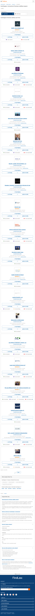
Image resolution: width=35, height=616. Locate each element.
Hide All (5, 493)
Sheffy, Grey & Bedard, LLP (17, 28)
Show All (2, 493)
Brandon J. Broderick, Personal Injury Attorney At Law (17, 185)
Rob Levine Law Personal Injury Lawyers (17, 118)
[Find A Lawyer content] (33, 600)
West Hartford (19, 488)
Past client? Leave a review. (17, 52)
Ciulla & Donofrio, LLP (17, 297)
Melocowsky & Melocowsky (17, 320)
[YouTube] (4, 594)
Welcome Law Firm (17, 141)
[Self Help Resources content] (33, 603)
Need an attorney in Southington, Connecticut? (11, 511)
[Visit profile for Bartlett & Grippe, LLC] (17, 91)
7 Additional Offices (28, 437)
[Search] (33, 1)
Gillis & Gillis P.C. (17, 455)
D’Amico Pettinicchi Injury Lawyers (17, 229)
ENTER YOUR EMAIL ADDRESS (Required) (7, 587)
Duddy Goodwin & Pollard (17, 274)
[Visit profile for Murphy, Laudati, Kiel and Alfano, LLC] (17, 159)
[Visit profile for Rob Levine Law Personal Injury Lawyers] (17, 114)
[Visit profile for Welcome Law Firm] (17, 137)
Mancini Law (17, 207)
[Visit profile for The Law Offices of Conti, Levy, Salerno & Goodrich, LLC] (17, 383)
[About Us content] (33, 598)
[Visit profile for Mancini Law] (17, 203)
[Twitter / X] (7, 594)
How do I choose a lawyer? (7, 524)
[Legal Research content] (33, 606)
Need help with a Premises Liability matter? (10, 499)
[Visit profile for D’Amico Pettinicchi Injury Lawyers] (17, 225)
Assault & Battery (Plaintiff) (20, 482)
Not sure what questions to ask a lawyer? (10, 547)
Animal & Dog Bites (11, 482)
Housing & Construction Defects (7, 484)
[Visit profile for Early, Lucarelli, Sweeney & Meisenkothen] (17, 429)
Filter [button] (3, 8)
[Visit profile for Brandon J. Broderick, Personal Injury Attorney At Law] (17, 181)
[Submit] (29, 589)
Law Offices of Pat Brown (17, 73)
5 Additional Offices (23, 145)
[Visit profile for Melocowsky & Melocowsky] (17, 316)
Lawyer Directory (3, 4)
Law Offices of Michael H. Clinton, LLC (17, 342)
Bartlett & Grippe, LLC (17, 95)
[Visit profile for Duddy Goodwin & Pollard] (17, 270)
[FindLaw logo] (5, 1)
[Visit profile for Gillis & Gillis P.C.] (17, 451)
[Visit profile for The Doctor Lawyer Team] (17, 248)
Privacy (5, 613)
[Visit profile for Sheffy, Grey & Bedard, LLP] (17, 24)
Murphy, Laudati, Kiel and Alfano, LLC (17, 163)
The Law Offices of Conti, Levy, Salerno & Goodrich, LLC (17, 387)
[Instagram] (10, 594)
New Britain (10, 488)
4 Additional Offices (23, 77)
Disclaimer (9, 613)
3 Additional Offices (23, 279)
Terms (2, 613)
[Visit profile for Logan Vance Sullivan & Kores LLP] (17, 361)
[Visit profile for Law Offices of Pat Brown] (17, 69)
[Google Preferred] (16, 594)
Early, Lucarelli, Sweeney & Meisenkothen (17, 433)
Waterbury (14, 488)
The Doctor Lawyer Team (17, 252)
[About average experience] (28, 39)
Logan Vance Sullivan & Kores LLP (17, 365)
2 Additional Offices (23, 55)
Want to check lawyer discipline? (8, 559)
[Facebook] (1, 594)
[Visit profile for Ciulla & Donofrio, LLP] (17, 293)
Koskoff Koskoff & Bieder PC (17, 410)
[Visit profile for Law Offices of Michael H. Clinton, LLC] (17, 338)
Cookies (13, 613)
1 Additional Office (22, 100)
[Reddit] (13, 594)
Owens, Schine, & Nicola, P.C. (17, 50)
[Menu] (1, 1)
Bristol (6, 488)
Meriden (3, 488)
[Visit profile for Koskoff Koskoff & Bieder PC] (17, 406)
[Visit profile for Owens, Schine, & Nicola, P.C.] (17, 46)
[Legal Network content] (33, 609)
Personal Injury (5, 482)
